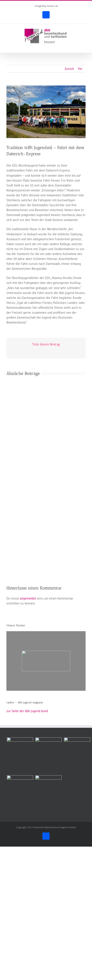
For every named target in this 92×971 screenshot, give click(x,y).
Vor (80, 69)
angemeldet (28, 598)
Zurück (69, 69)
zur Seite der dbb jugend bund (27, 711)
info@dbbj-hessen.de (46, 5)
